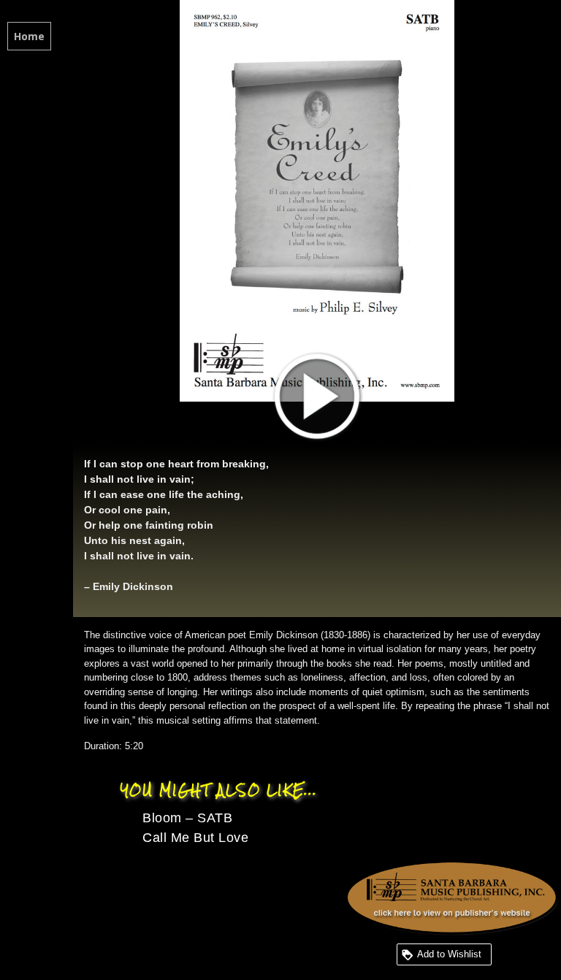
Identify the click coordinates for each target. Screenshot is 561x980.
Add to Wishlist (449, 954)
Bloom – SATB (187, 818)
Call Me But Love (195, 837)
